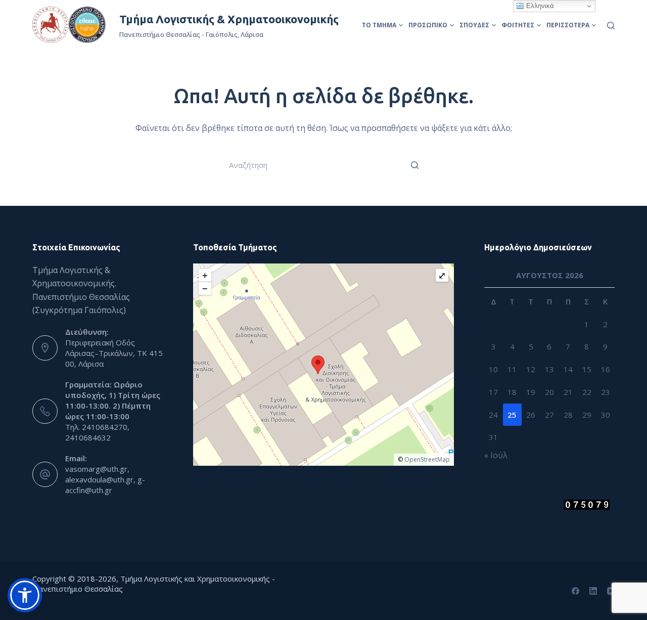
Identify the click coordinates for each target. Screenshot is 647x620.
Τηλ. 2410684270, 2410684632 (97, 432)
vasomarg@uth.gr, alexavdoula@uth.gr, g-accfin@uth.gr (105, 479)
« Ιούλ (495, 455)
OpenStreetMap (427, 459)
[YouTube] (611, 591)
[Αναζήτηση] (611, 25)
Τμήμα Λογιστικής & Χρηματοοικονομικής (229, 19)
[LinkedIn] (593, 591)
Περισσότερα (567, 25)
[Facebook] (575, 591)
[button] (24, 595)
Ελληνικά (539, 6)
